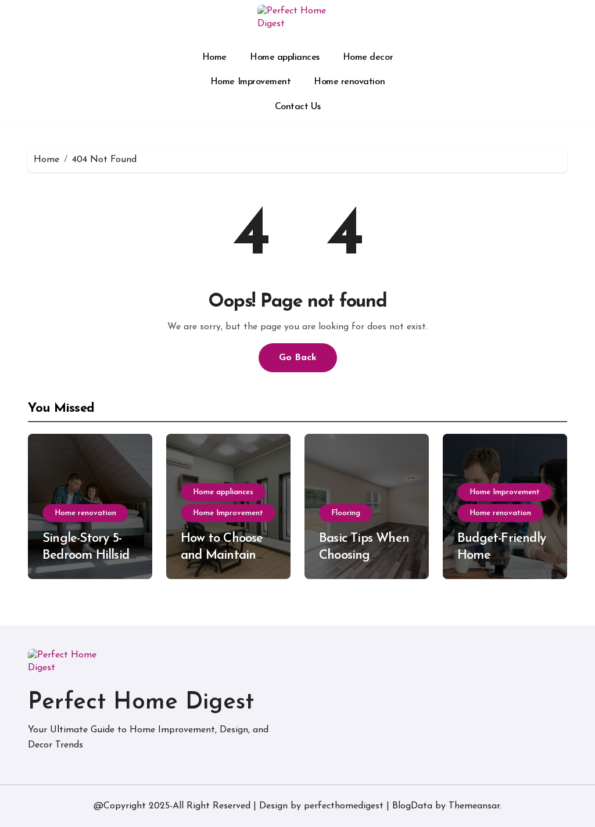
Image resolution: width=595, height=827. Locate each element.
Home (214, 57)
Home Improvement (250, 82)
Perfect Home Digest (141, 702)
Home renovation (349, 82)
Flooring (345, 513)
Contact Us (297, 107)
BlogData (412, 806)
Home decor (368, 57)
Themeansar (474, 806)
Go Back (298, 357)
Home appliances (285, 57)
